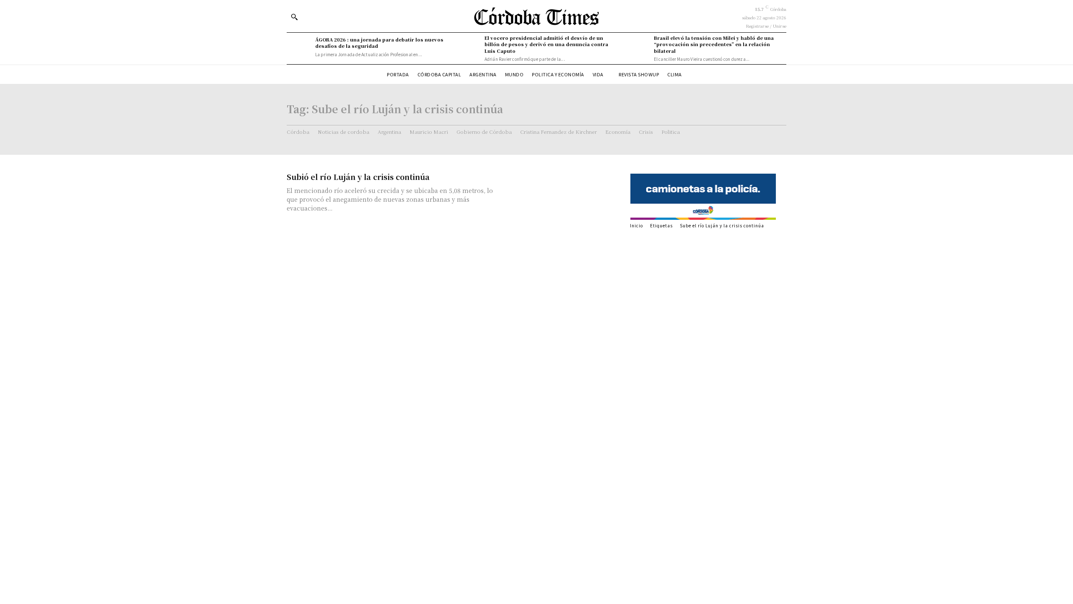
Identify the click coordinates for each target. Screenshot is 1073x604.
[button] (294, 16)
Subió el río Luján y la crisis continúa (358, 176)
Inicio (636, 225)
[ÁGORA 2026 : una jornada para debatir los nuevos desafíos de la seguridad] (299, 47)
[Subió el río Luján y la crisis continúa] (561, 201)
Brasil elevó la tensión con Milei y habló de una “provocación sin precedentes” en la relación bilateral (714, 44)
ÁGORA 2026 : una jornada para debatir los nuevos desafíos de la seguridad (379, 42)
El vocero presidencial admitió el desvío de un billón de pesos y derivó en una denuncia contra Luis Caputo (546, 44)
